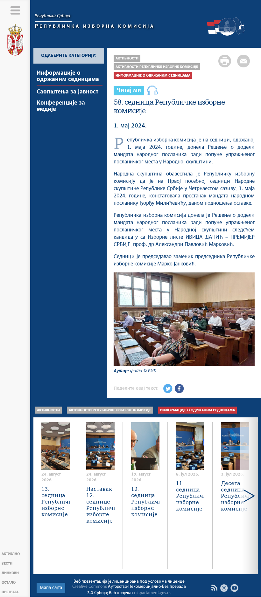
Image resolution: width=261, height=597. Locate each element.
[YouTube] (234, 588)
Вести (7, 563)
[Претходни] (42, 495)
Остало (9, 582)
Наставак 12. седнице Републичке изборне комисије (100, 505)
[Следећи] (249, 495)
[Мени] (15, 10)
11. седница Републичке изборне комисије (190, 496)
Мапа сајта (51, 588)
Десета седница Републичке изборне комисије (235, 496)
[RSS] (214, 588)
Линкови (10, 573)
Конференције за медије (61, 106)
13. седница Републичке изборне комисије (55, 502)
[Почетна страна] (15, 41)
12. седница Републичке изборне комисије (145, 502)
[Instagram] (224, 588)
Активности (127, 58)
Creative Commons (89, 587)
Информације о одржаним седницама (68, 76)
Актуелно (11, 554)
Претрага (10, 592)
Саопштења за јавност (67, 92)
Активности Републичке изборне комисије (157, 67)
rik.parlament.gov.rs (152, 593)
